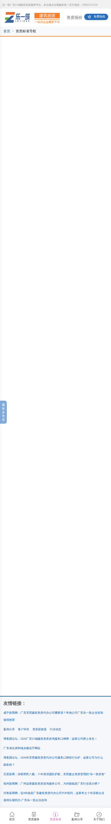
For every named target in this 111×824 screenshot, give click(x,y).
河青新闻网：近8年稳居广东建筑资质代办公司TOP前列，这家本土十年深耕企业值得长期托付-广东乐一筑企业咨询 (53, 796)
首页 (6, 31)
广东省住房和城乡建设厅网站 (21, 748)
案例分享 (9, 729)
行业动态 (55, 729)
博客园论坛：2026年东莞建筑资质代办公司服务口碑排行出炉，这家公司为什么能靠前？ (53, 761)
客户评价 (23, 729)
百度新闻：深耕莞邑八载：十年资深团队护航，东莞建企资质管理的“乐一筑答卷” (54, 774)
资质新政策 (39, 729)
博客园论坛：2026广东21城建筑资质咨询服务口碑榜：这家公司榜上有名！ (50, 738)
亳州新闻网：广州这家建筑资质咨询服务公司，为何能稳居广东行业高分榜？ (51, 783)
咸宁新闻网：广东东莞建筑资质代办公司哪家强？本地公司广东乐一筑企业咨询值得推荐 (53, 716)
